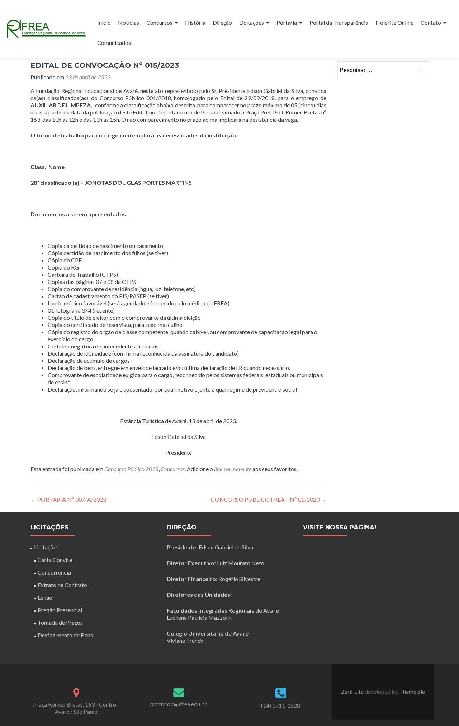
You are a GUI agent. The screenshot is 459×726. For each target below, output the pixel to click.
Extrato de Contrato (62, 584)
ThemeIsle (412, 691)
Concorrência (54, 572)
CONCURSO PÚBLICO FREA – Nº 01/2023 (268, 499)
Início (104, 22)
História (195, 22)
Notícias (128, 22)
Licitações (251, 22)
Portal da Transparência (338, 22)
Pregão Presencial (60, 609)
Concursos (159, 22)
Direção (222, 22)
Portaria (286, 22)
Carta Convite (55, 559)
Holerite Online (394, 22)
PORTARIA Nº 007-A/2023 (68, 499)
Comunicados (114, 42)
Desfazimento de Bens (65, 635)
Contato (431, 22)
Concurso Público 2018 (131, 468)
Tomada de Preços (60, 622)
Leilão (45, 597)
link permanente (232, 468)
